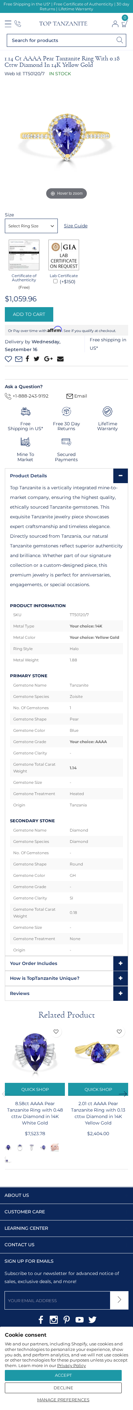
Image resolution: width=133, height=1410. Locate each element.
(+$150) (67, 282)
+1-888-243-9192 (29, 396)
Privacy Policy (71, 1365)
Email (80, 396)
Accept (63, 1375)
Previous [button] (8, 1094)
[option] (34, 1094)
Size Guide (75, 226)
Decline (63, 1387)
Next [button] (125, 1094)
